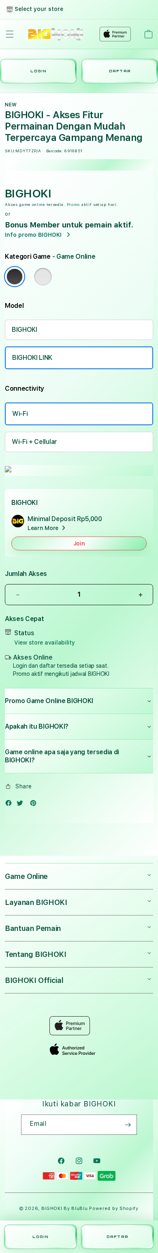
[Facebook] (10, 804)
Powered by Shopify (114, 1208)
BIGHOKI (24, 329)
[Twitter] (22, 804)
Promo (73, 204)
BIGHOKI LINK (32, 357)
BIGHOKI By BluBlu (64, 1208)
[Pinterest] (35, 804)
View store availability (44, 642)
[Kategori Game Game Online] (14, 276)
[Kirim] (128, 1124)
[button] (9, 34)
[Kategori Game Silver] (43, 277)
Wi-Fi (20, 414)
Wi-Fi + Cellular (34, 442)
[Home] (56, 34)
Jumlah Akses (26, 574)
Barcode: (54, 150)
